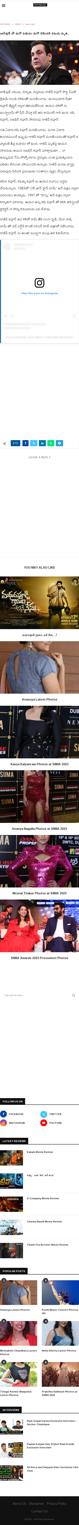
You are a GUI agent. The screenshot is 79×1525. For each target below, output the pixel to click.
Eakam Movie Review (40, 1152)
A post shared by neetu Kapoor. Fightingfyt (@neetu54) (39, 337)
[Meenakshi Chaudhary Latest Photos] (18, 1333)
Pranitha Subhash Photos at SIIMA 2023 (59, 1393)
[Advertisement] (39, 392)
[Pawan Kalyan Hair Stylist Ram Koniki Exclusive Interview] (11, 1450)
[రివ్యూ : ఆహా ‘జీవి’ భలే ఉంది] (11, 1181)
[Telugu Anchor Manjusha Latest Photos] (18, 1374)
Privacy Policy (57, 1503)
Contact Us (39, 1511)
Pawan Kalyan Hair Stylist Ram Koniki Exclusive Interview (50, 1445)
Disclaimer (36, 1503)
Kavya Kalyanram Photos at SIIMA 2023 (39, 764)
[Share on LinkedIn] (42, 443)
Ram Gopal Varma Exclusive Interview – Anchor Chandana (52, 1422)
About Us (19, 1503)
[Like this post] (16, 443)
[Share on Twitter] (33, 443)
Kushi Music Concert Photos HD (60, 1311)
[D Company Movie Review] (11, 1204)
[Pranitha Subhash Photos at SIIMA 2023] (60, 1374)
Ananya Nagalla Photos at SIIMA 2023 (39, 829)
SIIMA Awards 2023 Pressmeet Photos (39, 958)
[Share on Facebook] (25, 443)
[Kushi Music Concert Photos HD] (60, 1292)
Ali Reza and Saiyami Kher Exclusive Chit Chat (52, 1468)
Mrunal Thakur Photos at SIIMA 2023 (39, 893)
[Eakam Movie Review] (11, 1158)
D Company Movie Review (43, 1198)
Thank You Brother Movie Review (47, 1244)
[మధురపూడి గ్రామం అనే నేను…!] (39, 602)
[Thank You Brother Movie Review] (11, 1250)
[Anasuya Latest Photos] (39, 667)
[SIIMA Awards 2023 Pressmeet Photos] (39, 926)
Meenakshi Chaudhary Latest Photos (18, 1352)
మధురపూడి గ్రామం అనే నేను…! (39, 635)
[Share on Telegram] (59, 443)
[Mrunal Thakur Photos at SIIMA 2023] (39, 861)
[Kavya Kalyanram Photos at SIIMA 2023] (39, 732)
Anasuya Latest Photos (39, 699)
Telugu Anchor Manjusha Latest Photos (15, 1393)
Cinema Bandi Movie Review (44, 1221)
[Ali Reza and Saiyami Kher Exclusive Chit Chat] (11, 1473)
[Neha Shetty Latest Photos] (60, 1333)
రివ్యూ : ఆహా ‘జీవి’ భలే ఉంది (40, 1175)
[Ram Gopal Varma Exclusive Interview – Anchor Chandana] (11, 1426)
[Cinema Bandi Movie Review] (11, 1227)
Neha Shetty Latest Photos (59, 1350)
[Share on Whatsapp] (50, 443)
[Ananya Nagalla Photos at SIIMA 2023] (39, 796)
